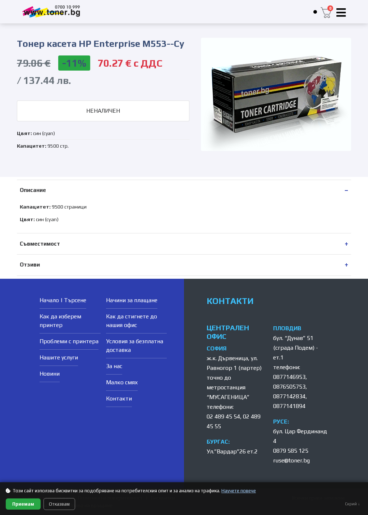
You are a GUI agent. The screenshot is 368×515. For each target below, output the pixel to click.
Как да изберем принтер (60, 320)
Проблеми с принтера (69, 341)
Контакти (119, 398)
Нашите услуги (59, 357)
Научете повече (238, 490)
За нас (114, 366)
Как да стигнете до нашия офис (131, 320)
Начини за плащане (131, 300)
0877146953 (289, 376)
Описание (33, 190)
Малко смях (122, 382)
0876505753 (289, 386)
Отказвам (59, 504)
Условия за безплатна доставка (134, 345)
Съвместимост (40, 244)
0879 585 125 (290, 450)
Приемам (23, 504)
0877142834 (289, 396)
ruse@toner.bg (291, 460)
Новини (50, 373)
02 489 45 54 (223, 416)
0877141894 (289, 406)
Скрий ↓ (352, 504)
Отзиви (30, 264)
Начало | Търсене (63, 300)
